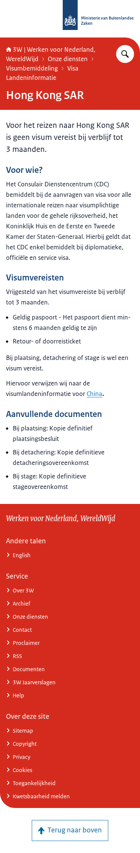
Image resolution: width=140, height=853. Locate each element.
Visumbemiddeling (32, 68)
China (94, 394)
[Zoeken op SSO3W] (125, 54)
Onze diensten (68, 59)
